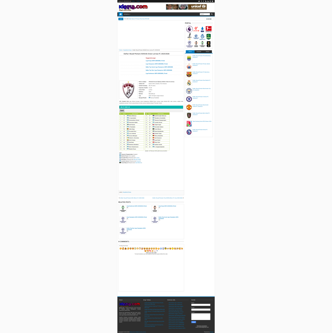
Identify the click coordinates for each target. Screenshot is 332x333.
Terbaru (207, 51)
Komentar (199, 51)
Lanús (137, 157)
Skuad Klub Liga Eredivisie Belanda (177, 315)
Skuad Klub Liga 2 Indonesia (175, 304)
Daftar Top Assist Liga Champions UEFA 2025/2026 (159, 67)
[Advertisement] (151, 35)
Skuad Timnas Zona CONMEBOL (176, 322)
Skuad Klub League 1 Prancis (176, 313)
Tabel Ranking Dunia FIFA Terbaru (177, 317)
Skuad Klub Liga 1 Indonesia (175, 302)
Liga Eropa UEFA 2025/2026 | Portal (155, 60)
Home (120, 14)
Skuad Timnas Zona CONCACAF (176, 324)
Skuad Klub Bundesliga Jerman (176, 311)
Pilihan (190, 51)
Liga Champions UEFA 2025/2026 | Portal (157, 64)
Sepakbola (126, 14)
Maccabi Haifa (137, 159)
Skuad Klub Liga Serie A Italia (175, 310)
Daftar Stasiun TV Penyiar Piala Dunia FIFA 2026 (139, 18)
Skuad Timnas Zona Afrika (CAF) (176, 326)
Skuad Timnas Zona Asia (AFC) (176, 321)
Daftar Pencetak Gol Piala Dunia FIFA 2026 (155, 309)
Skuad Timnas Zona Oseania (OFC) (177, 328)
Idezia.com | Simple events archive (138, 332)
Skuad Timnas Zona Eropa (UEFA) (177, 319)
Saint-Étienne (138, 162)
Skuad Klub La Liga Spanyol (175, 308)
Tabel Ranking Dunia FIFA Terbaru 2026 (202, 121)
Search (211, 14)
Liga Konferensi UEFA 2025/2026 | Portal (156, 73)
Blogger (212, 332)
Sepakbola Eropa (127, 192)
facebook (201, 1)
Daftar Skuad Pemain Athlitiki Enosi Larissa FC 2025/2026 (146, 54)
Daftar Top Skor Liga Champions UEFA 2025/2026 (159, 70)
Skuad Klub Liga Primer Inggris (176, 306)
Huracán (138, 161)
